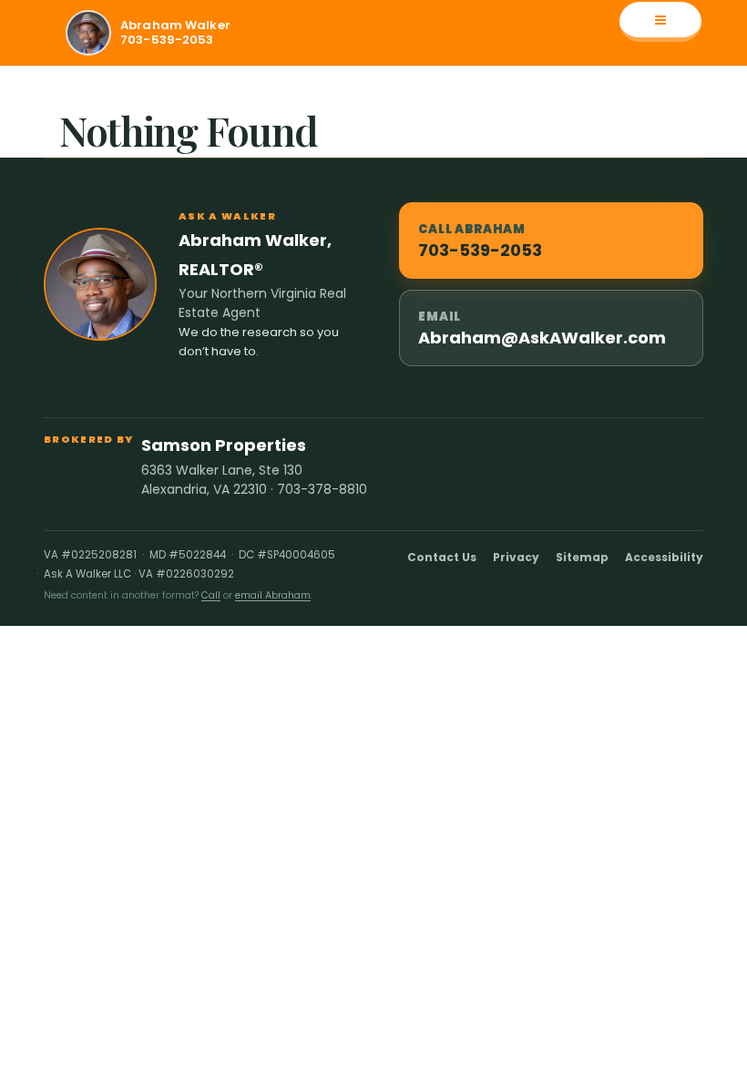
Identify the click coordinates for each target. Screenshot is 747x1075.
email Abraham (273, 595)
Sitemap (582, 557)
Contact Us (441, 557)
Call (210, 595)
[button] (660, 22)
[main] (373, 112)
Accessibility (664, 557)
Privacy (516, 557)
